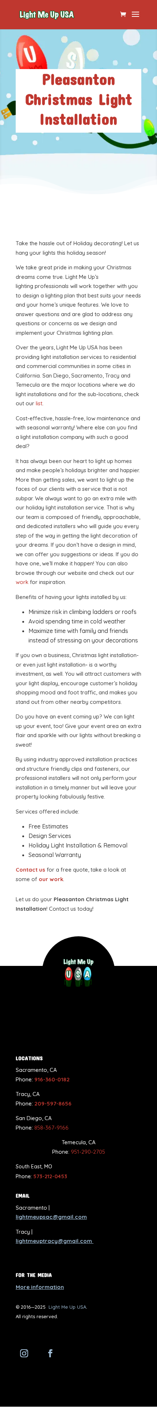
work (22, 582)
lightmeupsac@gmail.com (51, 1216)
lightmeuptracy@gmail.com (54, 1240)
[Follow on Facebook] (50, 1353)
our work (51, 879)
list (39, 403)
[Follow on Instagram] (24, 1353)
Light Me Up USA (67, 1307)
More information (40, 1286)
